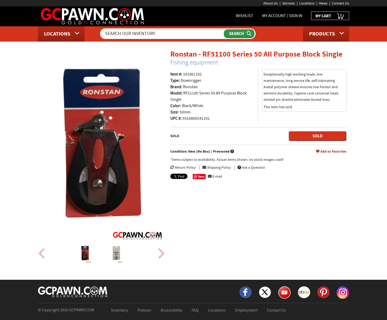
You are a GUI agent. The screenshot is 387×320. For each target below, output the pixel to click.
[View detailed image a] (85, 253)
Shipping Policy (218, 167)
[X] (265, 291)
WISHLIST (244, 15)
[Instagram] (343, 292)
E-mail (217, 176)
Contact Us (340, 3)
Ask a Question (253, 167)
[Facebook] (245, 291)
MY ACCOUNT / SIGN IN (282, 15)
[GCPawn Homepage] (93, 15)
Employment (246, 310)
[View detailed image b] (116, 253)
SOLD (317, 136)
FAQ (195, 310)
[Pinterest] (323, 291)
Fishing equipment (194, 62)
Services (288, 3)
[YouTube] (284, 292)
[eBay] (304, 291)
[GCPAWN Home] (73, 291)
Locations (307, 3)
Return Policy (185, 167)
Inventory (119, 310)
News (323, 3)
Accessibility (171, 310)
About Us (270, 3)
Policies (144, 310)
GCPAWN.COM (81, 310)
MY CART (328, 16)
